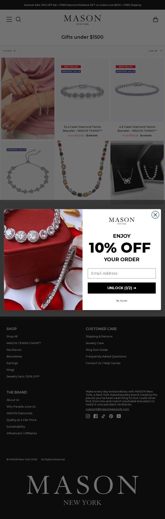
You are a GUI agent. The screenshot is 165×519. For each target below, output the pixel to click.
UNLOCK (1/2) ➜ (121, 288)
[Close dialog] (155, 214)
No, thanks (121, 300)
